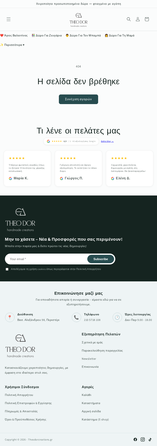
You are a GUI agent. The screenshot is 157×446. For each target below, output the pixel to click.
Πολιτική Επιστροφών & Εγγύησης (28, 403)
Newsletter (89, 359)
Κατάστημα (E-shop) (95, 419)
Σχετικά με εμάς (92, 342)
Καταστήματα (91, 403)
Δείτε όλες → (107, 141)
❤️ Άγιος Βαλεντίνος (14, 35)
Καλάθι (86, 395)
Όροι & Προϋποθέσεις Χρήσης (25, 419)
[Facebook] (135, 439)
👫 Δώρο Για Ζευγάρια (46, 35)
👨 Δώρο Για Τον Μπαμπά (83, 35)
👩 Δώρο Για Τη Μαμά (120, 35)
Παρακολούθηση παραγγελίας (102, 350)
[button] (8, 19)
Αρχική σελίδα (91, 411)
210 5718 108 (92, 320)
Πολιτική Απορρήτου (19, 395)
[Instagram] (143, 439)
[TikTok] (150, 439)
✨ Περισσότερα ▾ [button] (12, 45)
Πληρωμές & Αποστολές (21, 411)
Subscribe (100, 259)
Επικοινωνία (90, 366)
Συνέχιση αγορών (78, 99)
